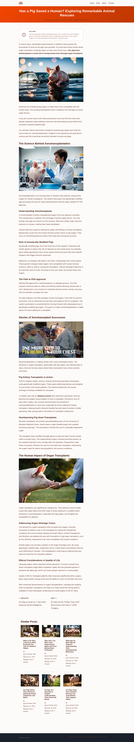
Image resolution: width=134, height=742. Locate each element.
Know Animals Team (52, 20)
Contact (111, 3)
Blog (98, 3)
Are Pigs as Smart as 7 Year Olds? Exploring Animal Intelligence (32, 601)
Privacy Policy (72, 736)
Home (92, 3)
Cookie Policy (80, 736)
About (104, 3)
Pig (67, 7)
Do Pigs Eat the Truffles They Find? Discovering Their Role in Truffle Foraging (65, 603)
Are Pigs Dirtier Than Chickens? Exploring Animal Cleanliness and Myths (29, 693)
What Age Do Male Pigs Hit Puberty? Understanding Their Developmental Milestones (71, 646)
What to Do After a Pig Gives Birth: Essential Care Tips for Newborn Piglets (29, 644)
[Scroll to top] (130, 729)
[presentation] (30, 631)
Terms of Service (102, 736)
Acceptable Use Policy (91, 736)
